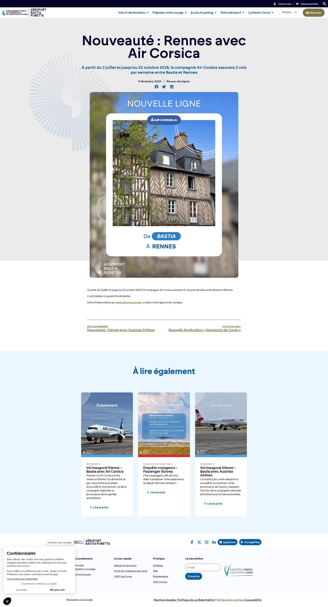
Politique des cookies (229, 600)
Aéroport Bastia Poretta (38, 12)
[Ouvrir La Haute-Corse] (272, 12)
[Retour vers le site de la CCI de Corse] (15, 12)
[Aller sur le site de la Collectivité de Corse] (238, 570)
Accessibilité (253, 600)
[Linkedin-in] (214, 542)
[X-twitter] (199, 542)
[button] (324, 3)
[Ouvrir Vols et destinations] (147, 12)
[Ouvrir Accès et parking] (215, 12)
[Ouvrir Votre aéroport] (243, 12)
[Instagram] (207, 542)
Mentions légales (165, 600)
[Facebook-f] (192, 542)
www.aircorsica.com (129, 302)
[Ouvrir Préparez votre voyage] (185, 12)
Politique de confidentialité (196, 600)
